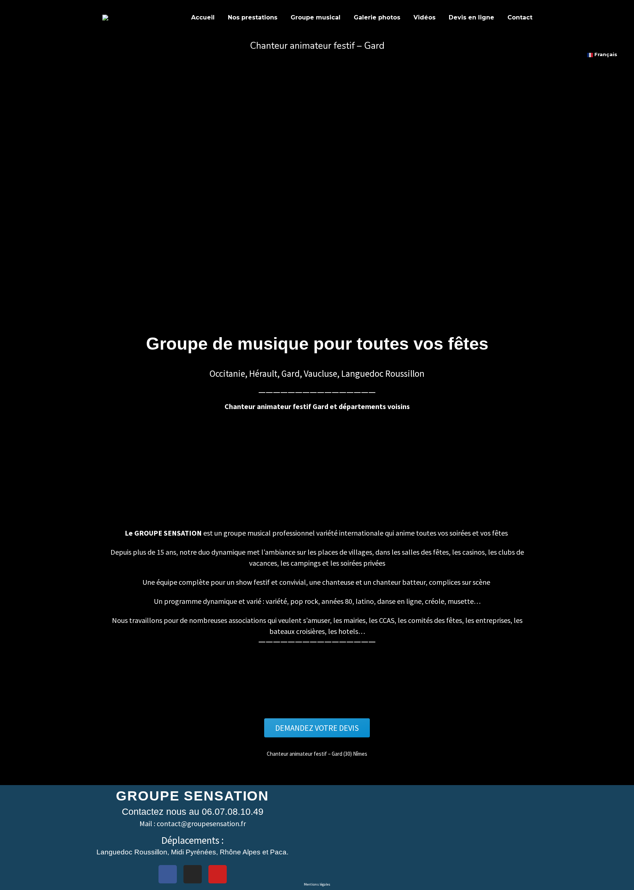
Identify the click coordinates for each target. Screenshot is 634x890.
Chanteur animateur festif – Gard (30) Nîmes (317, 753)
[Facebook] (167, 874)
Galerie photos (377, 17)
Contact (519, 17)
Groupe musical (315, 17)
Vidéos (424, 17)
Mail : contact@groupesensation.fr (192, 823)
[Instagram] (192, 874)
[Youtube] (217, 874)
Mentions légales (317, 884)
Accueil (203, 17)
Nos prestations (252, 17)
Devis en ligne (471, 17)
